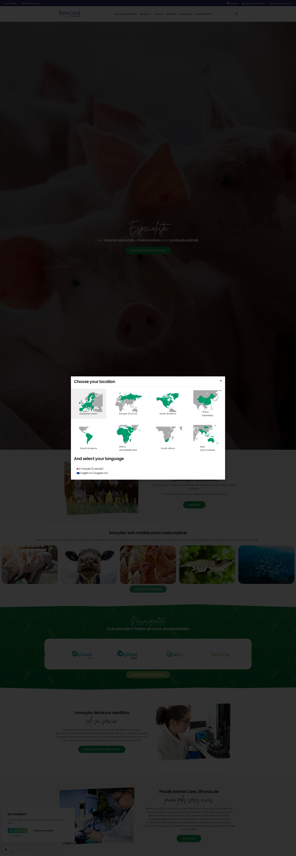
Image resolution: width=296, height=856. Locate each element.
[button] (221, 380)
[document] (148, 428)
